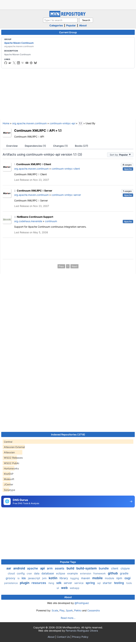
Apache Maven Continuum (19, 42)
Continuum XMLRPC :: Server (34, 190)
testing (119, 583)
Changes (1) (60, 145)
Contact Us (63, 636)
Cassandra (93, 610)
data (37, 573)
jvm (44, 578)
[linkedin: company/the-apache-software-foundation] (18, 62)
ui (58, 588)
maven (86, 578)
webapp (74, 587)
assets (60, 568)
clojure (125, 568)
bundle (104, 568)
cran (30, 573)
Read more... (68, 617)
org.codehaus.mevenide (28, 221)
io (19, 578)
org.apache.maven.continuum (29, 123)
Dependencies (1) (35, 145)
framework (99, 573)
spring (91, 583)
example (73, 573)
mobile (97, 578)
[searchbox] (60, 20)
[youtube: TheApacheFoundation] (27, 62)
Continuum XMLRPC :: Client (33, 164)
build (71, 568)
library (64, 578)
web (64, 588)
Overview (12, 145)
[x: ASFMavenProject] (14, 62)
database (48, 573)
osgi (127, 578)
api (43, 568)
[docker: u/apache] (9, 62)
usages (127, 164)
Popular (71, 25)
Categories (56, 25)
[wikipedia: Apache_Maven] (22, 62)
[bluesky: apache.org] (35, 62)
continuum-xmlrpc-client (66, 168)
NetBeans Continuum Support (35, 216)
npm (119, 578)
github (113, 573)
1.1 (60, 130)
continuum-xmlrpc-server (66, 194)
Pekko (77, 610)
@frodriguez (82, 602)
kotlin (53, 578)
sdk (59, 583)
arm (50, 568)
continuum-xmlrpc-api (62, 123)
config (21, 573)
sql (99, 582)
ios (24, 578)
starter (108, 583)
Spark (69, 610)
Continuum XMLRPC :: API (34, 130)
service (79, 583)
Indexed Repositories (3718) (68, 434)
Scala (55, 610)
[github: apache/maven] (5, 62)
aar (9, 568)
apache (33, 568)
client (115, 568)
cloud (11, 573)
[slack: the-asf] (31, 62)
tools (129, 582)
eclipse (61, 573)
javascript (34, 578)
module (110, 578)
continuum (51, 221)
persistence (11, 582)
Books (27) (81, 145)
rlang (51, 582)
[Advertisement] (68, 4)
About (83, 25)
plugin (25, 583)
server (68, 583)
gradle (124, 573)
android (19, 568)
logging (75, 578)
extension (86, 573)
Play (62, 610)
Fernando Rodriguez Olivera (82, 630)
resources (39, 583)
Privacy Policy (80, 636)
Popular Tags (68, 561)
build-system (86, 568)
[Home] (68, 16)
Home (6, 123)
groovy (11, 578)
